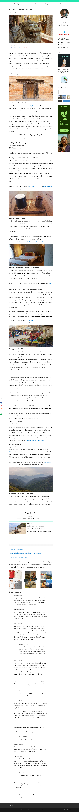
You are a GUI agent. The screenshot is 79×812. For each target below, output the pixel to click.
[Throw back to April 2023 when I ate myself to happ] (68, 97)
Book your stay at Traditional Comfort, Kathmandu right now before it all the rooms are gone (26, 241)
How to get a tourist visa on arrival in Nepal (18, 557)
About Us (53, 4)
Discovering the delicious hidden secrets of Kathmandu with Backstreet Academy (26, 553)
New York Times (48, 462)
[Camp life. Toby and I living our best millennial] (60, 97)
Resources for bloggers (44, 4)
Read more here (32, 186)
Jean (9, 12)
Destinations (23, 4)
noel (14, 780)
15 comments (17, 12)
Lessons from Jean (33, 4)
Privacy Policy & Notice (74, 1)
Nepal (15, 12)
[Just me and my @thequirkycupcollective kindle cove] (64, 97)
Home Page (16, 4)
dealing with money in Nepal (27, 106)
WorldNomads (11, 452)
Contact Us (58, 4)
